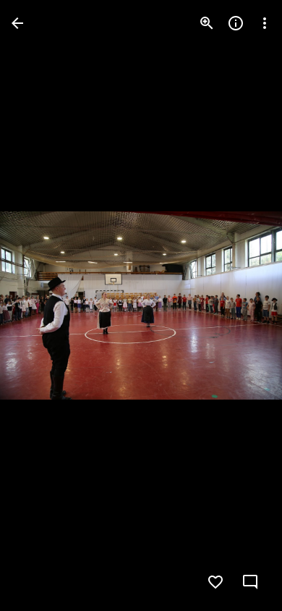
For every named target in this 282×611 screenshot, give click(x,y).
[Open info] (235, 23)
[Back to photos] (17, 23)
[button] (40, 305)
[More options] (264, 23)
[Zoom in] (206, 23)
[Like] (215, 582)
